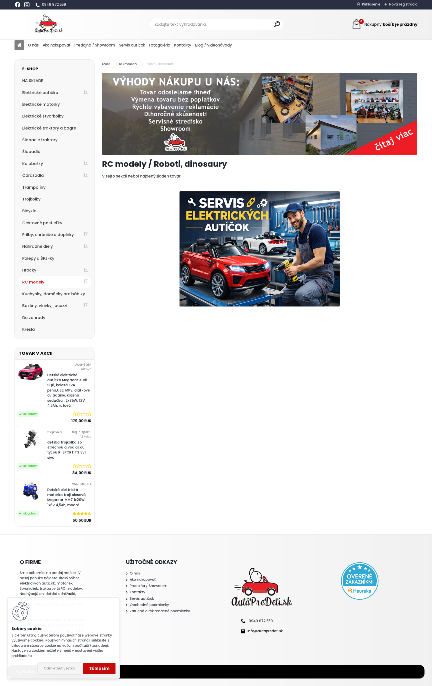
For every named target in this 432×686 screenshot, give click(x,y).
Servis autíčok (132, 45)
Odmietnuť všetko (59, 668)
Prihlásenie (371, 4)
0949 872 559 (54, 4)
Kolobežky (32, 163)
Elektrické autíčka (40, 93)
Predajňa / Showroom (94, 45)
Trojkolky (31, 199)
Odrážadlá (33, 175)
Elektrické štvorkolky (43, 116)
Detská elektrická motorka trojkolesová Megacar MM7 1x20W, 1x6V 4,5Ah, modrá (66, 498)
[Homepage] (19, 45)
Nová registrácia (403, 4)
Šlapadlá (31, 151)
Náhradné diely (37, 246)
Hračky (29, 270)
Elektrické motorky (41, 104)
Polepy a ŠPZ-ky (38, 258)
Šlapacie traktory (40, 140)
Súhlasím (99, 668)
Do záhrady (33, 317)
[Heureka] (360, 581)
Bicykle (29, 211)
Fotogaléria (159, 45)
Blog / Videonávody (213, 45)
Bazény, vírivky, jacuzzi (44, 305)
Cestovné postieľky (42, 223)
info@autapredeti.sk (265, 631)
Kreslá (28, 329)
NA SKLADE (32, 81)
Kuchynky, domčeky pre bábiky (53, 294)
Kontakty (182, 45)
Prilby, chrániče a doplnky (48, 235)
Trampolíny (34, 187)
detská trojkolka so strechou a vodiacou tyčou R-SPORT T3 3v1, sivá (66, 450)
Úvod (106, 64)
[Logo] (48, 24)
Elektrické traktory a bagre (49, 128)
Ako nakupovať (56, 45)
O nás (33, 45)
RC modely (33, 282)
